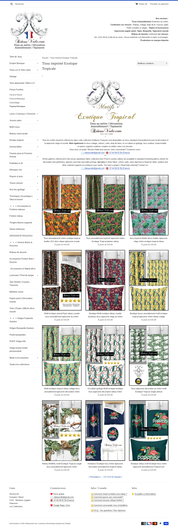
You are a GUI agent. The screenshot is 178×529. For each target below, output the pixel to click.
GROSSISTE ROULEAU (21, 236)
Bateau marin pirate (19, 133)
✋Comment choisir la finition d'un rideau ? (109, 494)
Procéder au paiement (159, 4)
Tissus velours (24, 183)
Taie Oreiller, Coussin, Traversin (20, 283)
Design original (24, 140)
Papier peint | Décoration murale (21, 300)
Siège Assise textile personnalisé (19, 349)
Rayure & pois (24, 176)
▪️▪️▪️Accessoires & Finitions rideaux (20, 208)
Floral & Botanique (17, 99)
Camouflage (15, 103)
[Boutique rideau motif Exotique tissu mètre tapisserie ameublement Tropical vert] (148, 430)
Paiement (14, 503)
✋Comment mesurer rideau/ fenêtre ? (107, 500)
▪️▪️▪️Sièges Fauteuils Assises (21, 320)
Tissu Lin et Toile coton (24, 70)
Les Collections (16, 506)
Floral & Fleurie (16, 95)
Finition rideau (16, 216)
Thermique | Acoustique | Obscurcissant (24, 198)
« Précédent (94, 477)
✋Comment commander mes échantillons (109, 505)
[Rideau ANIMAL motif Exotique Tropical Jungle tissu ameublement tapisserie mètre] (62, 430)
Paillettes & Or (16, 163)
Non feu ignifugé (24, 189)
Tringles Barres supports (21, 222)
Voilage (13, 76)
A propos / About (16, 497)
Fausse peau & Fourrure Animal (24, 155)
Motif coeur (15, 127)
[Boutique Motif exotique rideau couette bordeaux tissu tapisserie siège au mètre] (105, 280)
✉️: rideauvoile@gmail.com (92, 152)
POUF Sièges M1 (18, 341)
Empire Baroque (24, 63)
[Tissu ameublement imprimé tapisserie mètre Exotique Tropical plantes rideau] (105, 205)
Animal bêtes (24, 147)
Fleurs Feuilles (24, 89)
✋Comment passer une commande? (107, 497)
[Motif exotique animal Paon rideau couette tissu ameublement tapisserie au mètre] (62, 280)
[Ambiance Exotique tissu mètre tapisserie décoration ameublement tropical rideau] (105, 430)
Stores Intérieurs (17, 229)
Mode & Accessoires (24, 358)
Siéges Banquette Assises (22, 328)
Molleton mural (16, 292)
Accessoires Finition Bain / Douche (22, 260)
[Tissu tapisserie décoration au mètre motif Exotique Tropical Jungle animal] (148, 355)
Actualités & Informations (145, 494)
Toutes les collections (19, 364)
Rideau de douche (18, 252)
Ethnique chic (24, 170)
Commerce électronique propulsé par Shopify (54, 523)
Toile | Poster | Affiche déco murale (22, 310)
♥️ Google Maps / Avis (60, 505)
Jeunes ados (24, 120)
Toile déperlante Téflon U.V (22, 83)
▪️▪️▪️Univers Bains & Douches (21, 244)
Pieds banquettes (18, 335)
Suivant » (118, 477)
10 (112, 477)
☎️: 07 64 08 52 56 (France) (118, 152)
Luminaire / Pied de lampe (24, 275)
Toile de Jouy (16, 57)
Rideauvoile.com (31, 523)
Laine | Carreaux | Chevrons (24, 114)
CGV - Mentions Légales (20, 500)
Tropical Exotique (17, 106)
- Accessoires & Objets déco (22, 269)
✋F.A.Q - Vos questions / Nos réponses (108, 510)
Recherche (14, 494)
